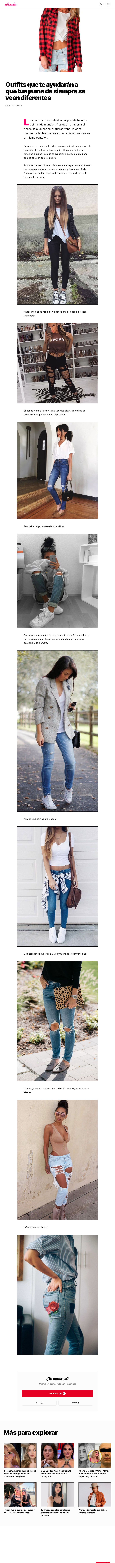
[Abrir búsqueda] (101, 4)
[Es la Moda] (10, 4)
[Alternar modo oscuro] (108, 4)
